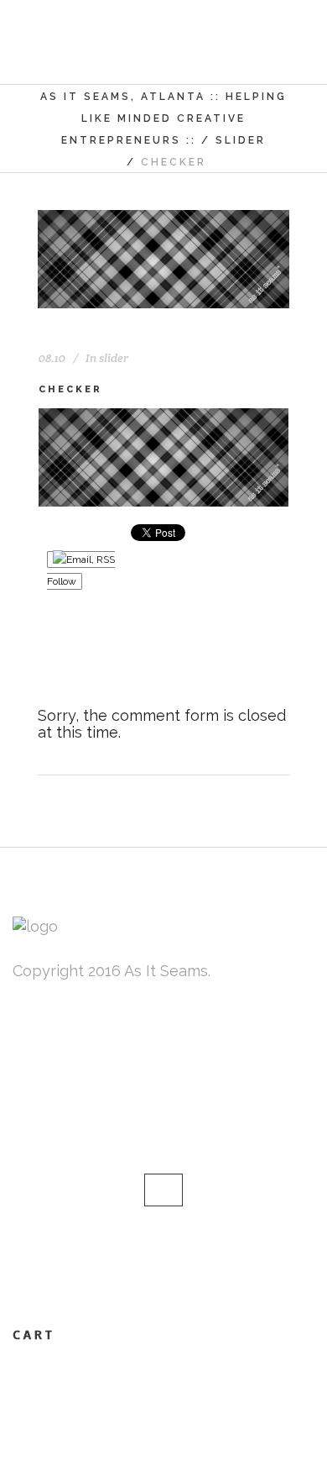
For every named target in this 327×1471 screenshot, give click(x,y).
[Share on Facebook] (47, 660)
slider (240, 140)
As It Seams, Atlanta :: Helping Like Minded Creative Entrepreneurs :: (163, 118)
